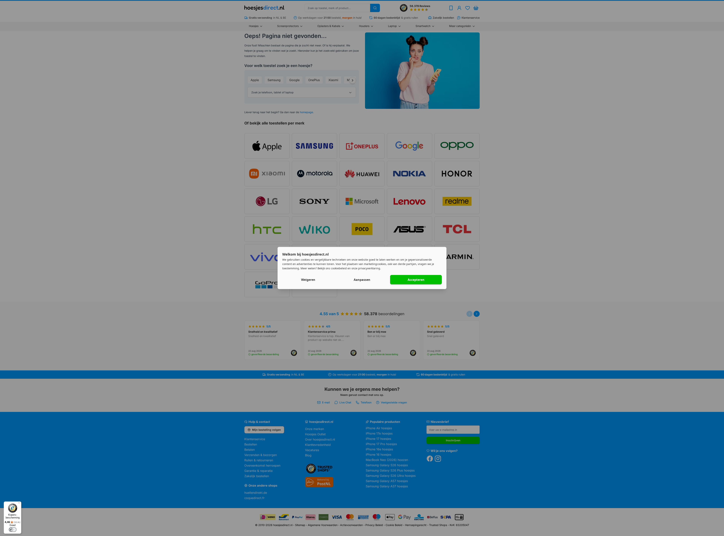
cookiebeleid (339, 268)
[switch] (12, 529)
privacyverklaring (369, 268)
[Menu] (19, 503)
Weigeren (308, 280)
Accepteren (416, 280)
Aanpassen (362, 280)
